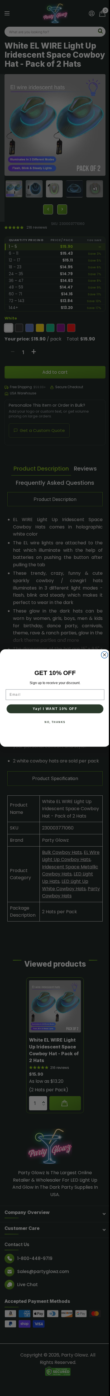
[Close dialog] (104, 654)
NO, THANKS (55, 722)
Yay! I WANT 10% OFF (55, 708)
